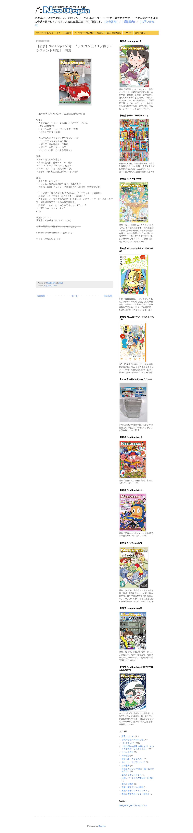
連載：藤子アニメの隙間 (132, 787)
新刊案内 (126, 765)
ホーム (75, 296)
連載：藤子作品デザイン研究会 (135, 794)
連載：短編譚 (128, 784)
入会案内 (67, 33)
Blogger (101, 826)
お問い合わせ (140, 33)
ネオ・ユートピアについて (133, 762)
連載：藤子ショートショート (134, 790)
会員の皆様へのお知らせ (132, 740)
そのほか (126, 755)
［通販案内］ (128, 21)
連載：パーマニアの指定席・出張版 (137, 778)
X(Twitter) (128, 33)
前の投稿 (108, 296)
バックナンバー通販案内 (83, 33)
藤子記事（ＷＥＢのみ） (132, 759)
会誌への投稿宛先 (114, 33)
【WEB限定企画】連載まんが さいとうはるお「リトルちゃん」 (138, 747)
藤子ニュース (128, 736)
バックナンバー (50, 286)
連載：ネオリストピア (131, 775)
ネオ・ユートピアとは (44, 33)
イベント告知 (128, 752)
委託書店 (100, 33)
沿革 (58, 33)
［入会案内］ (111, 21)
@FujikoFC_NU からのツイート (133, 805)
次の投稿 (41, 296)
